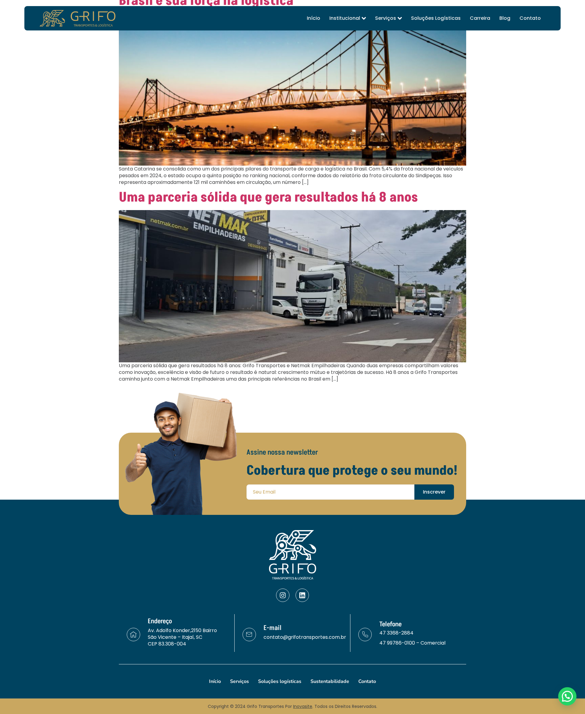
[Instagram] (282, 595)
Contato (530, 18)
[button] (567, 696)
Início (313, 18)
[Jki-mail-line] (249, 634)
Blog (504, 18)
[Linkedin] (302, 595)
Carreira (480, 18)
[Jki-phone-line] (365, 634)
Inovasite (302, 706)
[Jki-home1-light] (133, 634)
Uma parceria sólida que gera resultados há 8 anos (268, 197)
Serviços (385, 18)
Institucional (344, 18)
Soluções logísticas (436, 18)
